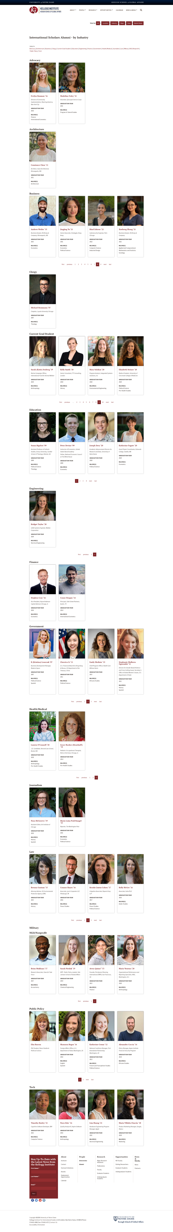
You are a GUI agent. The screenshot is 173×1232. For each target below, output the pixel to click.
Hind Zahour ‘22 (97, 229)
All (98, 23)
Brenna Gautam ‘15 (39, 887)
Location (105, 23)
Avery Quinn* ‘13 (97, 968)
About (72, 10)
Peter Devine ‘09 (67, 445)
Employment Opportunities (65, 1176)
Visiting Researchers (122, 1164)
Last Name (35, 1176)
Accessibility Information (37, 1225)
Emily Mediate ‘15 (97, 662)
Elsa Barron (36, 1044)
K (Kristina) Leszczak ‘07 (41, 662)
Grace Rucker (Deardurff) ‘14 (71, 746)
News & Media (131, 10)
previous (69, 264)
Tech (40, 51)
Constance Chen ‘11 (39, 165)
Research (92, 10)
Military (126, 49)
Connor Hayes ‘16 (68, 887)
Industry (114, 23)
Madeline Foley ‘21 (68, 96)
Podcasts (138, 1168)
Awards (63, 1172)
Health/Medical (107, 49)
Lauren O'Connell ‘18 (40, 745)
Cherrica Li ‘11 (66, 662)
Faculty (99, 1170)
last (110, 264)
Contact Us (53, 1222)
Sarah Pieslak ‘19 (67, 968)
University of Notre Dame (48, 1217)
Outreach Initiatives (67, 1168)
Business (48, 49)
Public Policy (34, 51)
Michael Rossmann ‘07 (41, 307)
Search (141, 11)
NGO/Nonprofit (134, 49)
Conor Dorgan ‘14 (68, 598)
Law (121, 49)
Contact (63, 1164)
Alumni (81, 1164)
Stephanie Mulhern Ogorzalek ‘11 (127, 663)
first (63, 264)
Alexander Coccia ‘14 (128, 1044)
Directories (83, 1161)
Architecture (40, 49)
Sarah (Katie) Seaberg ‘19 (42, 369)
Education (75, 49)
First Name (35, 1168)
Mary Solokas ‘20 (97, 369)
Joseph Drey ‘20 (96, 445)
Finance (90, 49)
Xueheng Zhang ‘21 (127, 229)
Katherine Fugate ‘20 (128, 445)
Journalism (116, 49)
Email (33, 1185)
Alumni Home (138, 23)
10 (102, 402)
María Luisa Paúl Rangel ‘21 (70, 822)
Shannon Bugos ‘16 (68, 1044)
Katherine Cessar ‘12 (98, 1044)
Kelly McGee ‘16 (126, 887)
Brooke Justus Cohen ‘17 (100, 887)
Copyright (32, 1217)
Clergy (54, 49)
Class (129, 23)
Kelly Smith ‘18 (66, 369)
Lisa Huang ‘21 (96, 1123)
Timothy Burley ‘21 (39, 1123)
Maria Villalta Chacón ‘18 (130, 1123)
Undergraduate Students (102, 1178)
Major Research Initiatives (102, 1161)
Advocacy (32, 49)
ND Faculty (119, 1161)
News (136, 1165)
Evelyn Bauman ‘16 (39, 96)
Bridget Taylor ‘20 (38, 524)
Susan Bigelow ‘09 (38, 445)
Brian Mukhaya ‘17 (39, 968)
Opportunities (106, 10)
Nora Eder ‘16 (66, 1123)
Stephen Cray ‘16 (38, 598)
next (105, 264)
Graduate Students (103, 1173)
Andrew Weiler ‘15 (39, 229)
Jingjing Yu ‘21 (66, 229)
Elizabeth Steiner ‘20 (128, 369)
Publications (101, 1166)
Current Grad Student (64, 49)
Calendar (119, 10)
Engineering (82, 49)
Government (97, 49)
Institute (64, 1161)
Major (122, 23)
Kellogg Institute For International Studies (42, 1220)
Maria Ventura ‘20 (126, 968)
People (82, 10)
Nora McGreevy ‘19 (39, 821)
